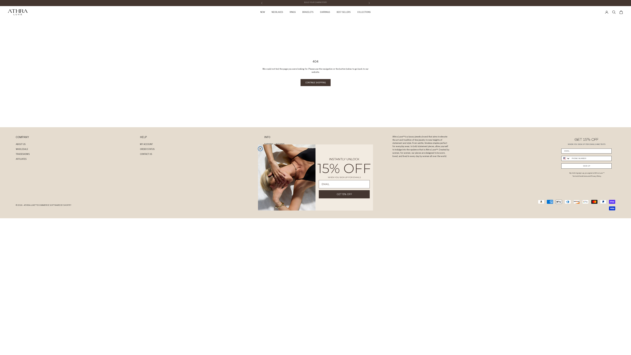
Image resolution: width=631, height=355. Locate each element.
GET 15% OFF (344, 194)
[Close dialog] (260, 148)
